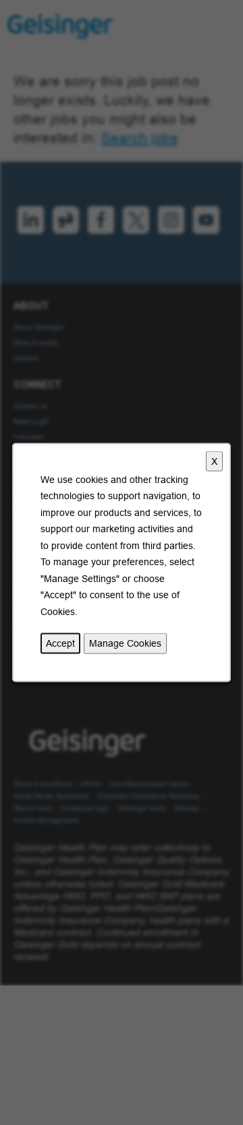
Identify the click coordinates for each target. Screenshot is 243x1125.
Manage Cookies (125, 643)
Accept (60, 643)
